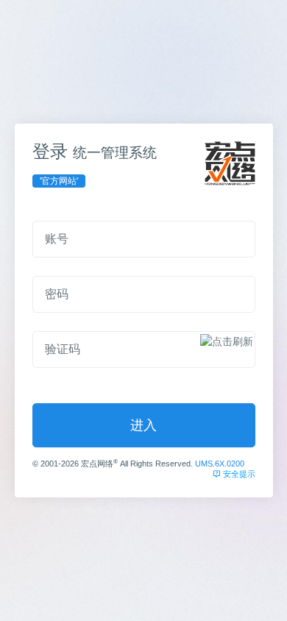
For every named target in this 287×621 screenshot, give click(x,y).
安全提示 (238, 473)
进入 (143, 425)
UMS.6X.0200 (219, 463)
